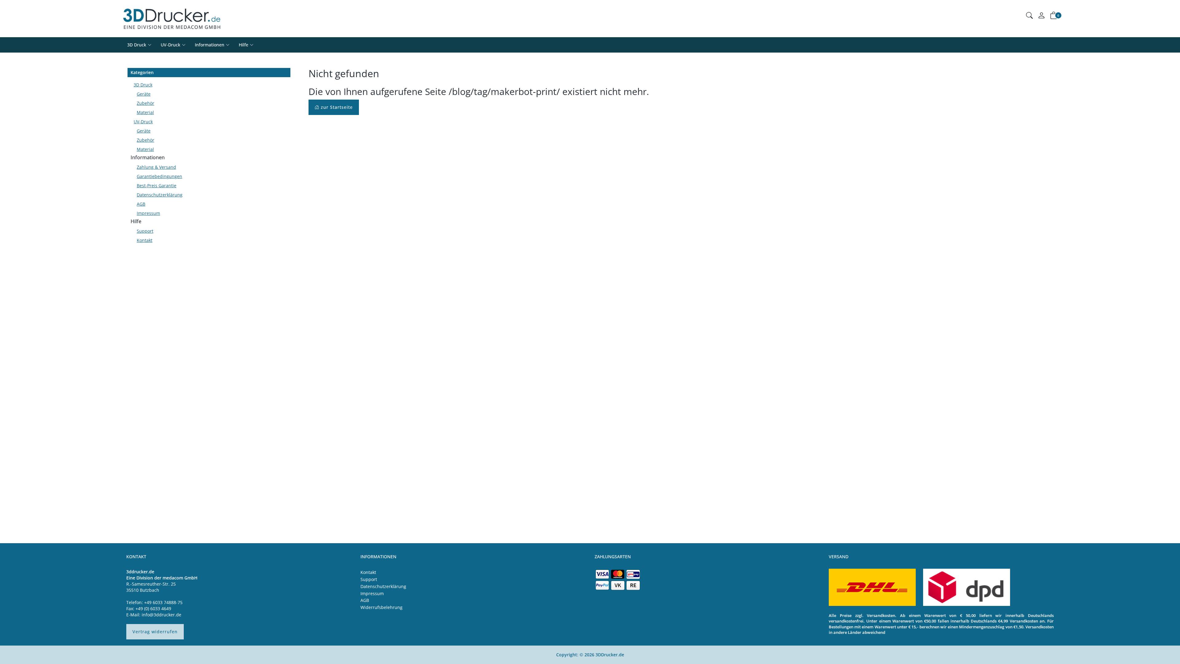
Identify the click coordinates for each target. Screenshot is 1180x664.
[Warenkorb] (1053, 16)
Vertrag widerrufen (155, 631)
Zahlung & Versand (156, 167)
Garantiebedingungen (159, 176)
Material (145, 112)
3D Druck (136, 45)
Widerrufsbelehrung (381, 607)
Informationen (148, 157)
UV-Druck (170, 45)
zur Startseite (336, 107)
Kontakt (144, 240)
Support (145, 231)
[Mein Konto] (1041, 17)
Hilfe (136, 221)
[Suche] (1029, 16)
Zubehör (145, 103)
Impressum (148, 213)
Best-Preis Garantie (156, 185)
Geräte (144, 94)
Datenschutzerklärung (160, 195)
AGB (141, 204)
